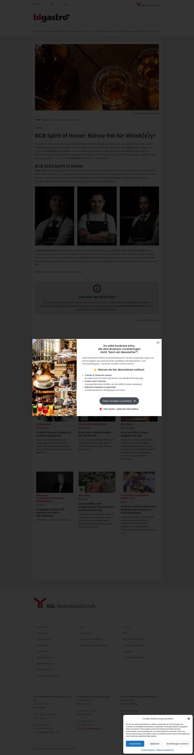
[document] (97, 377)
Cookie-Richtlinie (148, 750)
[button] (188, 718)
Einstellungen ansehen (178, 743)
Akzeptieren (135, 743)
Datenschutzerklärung (165, 750)
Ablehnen (154, 743)
